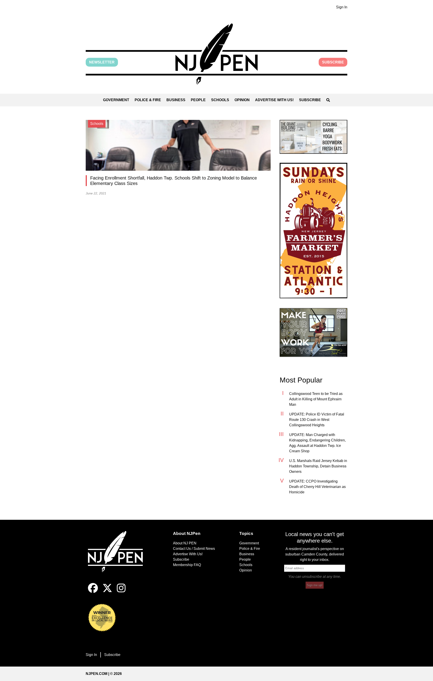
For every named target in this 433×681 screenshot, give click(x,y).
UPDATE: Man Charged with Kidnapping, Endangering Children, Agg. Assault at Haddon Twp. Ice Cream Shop (317, 443)
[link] (313, 137)
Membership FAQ (187, 565)
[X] (107, 592)
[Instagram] (121, 592)
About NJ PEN (184, 543)
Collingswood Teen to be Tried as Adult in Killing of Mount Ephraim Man (316, 399)
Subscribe (333, 62)
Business (175, 100)
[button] (216, 54)
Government (116, 100)
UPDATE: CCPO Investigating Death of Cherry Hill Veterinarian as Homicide (317, 486)
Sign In (341, 7)
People (198, 100)
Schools (220, 100)
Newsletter (102, 62)
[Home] (118, 557)
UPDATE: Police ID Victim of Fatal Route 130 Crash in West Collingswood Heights (316, 419)
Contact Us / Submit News (194, 548)
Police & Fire (148, 100)
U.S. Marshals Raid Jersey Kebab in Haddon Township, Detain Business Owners (318, 466)
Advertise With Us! (274, 100)
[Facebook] (93, 592)
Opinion (242, 100)
